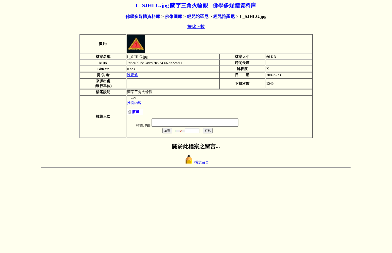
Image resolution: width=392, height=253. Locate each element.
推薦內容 (134, 103)
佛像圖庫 (173, 16)
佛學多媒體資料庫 (143, 16)
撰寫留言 (201, 162)
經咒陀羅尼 (197, 16)
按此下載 (196, 26)
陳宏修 (132, 75)
